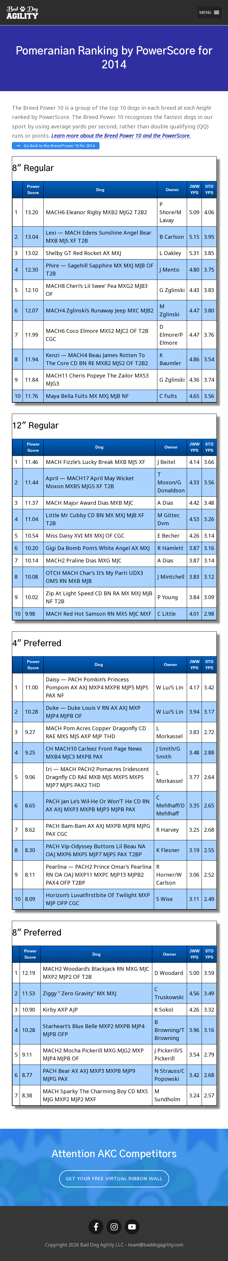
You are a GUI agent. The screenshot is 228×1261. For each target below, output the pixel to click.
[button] (205, 12)
